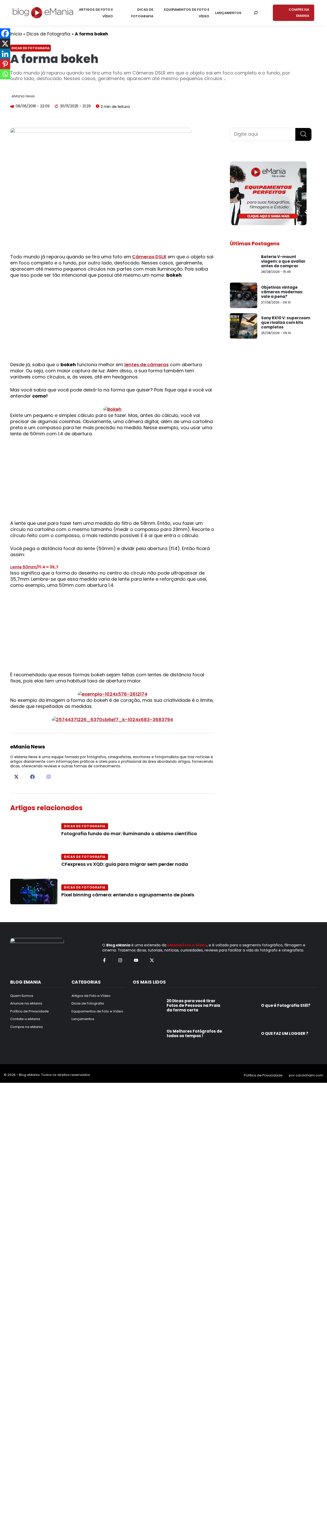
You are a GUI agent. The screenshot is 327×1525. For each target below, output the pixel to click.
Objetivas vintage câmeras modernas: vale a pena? (282, 292)
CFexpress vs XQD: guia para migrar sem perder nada (124, 864)
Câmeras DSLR (149, 256)
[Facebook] (5, 33)
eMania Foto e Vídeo (187, 945)
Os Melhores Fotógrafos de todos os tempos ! (194, 1033)
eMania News (23, 96)
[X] (5, 44)
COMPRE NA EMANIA (299, 12)
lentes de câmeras (146, 364)
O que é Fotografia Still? (285, 1005)
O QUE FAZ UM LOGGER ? (284, 1033)
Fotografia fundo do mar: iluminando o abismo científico (129, 833)
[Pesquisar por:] (256, 12)
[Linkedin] (5, 54)
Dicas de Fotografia (48, 34)
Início (16, 34)
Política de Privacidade (263, 1075)
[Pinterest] (5, 64)
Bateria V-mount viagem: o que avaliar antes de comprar (283, 261)
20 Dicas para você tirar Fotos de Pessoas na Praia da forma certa (193, 1005)
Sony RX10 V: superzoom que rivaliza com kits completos (285, 322)
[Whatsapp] (5, 74)
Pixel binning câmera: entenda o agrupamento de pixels (127, 895)
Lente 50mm (23, 567)
